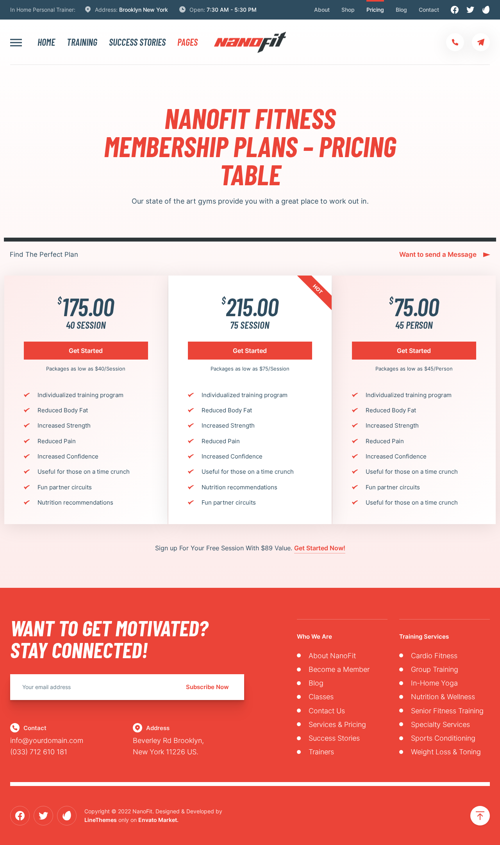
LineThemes (100, 819)
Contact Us (327, 711)
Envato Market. (158, 819)
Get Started (86, 350)
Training (82, 42)
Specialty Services (440, 724)
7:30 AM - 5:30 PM (232, 9)
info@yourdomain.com (46, 740)
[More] (16, 42)
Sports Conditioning (443, 738)
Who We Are (314, 636)
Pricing (375, 9)
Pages (187, 42)
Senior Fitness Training (447, 711)
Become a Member (339, 669)
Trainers (321, 752)
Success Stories (137, 42)
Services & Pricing (337, 724)
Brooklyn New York (143, 9)
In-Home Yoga (434, 683)
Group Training (434, 669)
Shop (348, 9)
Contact (429, 9)
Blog (401, 9)
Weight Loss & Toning (446, 752)
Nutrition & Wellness (443, 697)
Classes (321, 697)
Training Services (424, 636)
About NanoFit (332, 656)
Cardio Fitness (434, 656)
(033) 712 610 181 (38, 752)
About (322, 9)
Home (46, 42)
